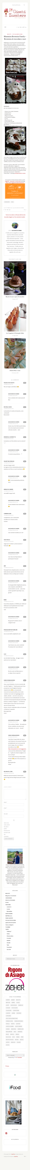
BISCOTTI (9, 34)
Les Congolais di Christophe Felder (15, 333)
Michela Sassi (8, 407)
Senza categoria (9, 925)
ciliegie (8, 1007)
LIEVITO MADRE (9, 913)
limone (8, 1029)
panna (17, 1037)
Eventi (7, 902)
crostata (19, 1013)
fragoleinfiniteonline (10, 630)
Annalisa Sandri (8, 489)
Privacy (7, 1066)
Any (5, 566)
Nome (5, 802)
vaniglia (13, 1042)
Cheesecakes (10, 936)
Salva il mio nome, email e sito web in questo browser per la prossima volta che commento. (7, 829)
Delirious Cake (8, 771)
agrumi (8, 999)
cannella (20, 1005)
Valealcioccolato (9, 382)
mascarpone (9, 1031)
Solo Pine (13, 1154)
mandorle (13, 1029)
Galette (8, 940)
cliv (5, 654)
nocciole (8, 1037)
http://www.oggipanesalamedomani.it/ (15, 182)
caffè (7, 1005)
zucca (7, 1044)
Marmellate (9, 911)
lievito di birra (10, 1026)
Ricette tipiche (9, 1039)
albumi (13, 999)
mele (15, 1031)
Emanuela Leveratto (10, 437)
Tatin (8, 945)
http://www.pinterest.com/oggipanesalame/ (18, 749)
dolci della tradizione (12, 1018)
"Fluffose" (9, 931)
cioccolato (7, 201)
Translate (19, 1057)
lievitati (18, 1023)
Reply (25, 382)
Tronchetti (9, 947)
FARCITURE (8, 904)
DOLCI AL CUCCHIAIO (10, 900)
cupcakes (8, 1015)
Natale (17, 1034)
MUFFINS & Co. (9, 916)
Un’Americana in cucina (20, 173)
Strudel (8, 942)
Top (25, 1156)
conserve (9, 907)
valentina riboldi (9, 461)
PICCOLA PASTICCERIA (17, 34)
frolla (7, 1023)
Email (5, 808)
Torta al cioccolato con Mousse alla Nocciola (15, 215)
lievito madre (18, 1026)
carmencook (7, 513)
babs (5, 599)
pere (22, 1037)
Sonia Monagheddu (9, 680)
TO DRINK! (8, 927)
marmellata (20, 1029)
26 (24, 209)
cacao (18, 1002)
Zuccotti (9, 949)
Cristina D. (7, 539)
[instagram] (6, 1133)
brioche (8, 1002)
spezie (21, 1039)
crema (13, 1013)
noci (12, 201)
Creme (8, 909)
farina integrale (19, 1021)
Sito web (6, 814)
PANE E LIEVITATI (9, 918)
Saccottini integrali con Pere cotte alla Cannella (14, 217)
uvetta (7, 1042)
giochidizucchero (19, 207)
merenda (20, 1031)
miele (7, 1034)
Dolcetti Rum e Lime (15, 370)
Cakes (8, 933)
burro (13, 1002)
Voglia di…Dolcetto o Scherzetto (13, 181)
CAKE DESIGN (9, 898)
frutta (12, 1023)
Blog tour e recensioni (11, 895)
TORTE (7, 929)
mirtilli (12, 1034)
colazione (8, 1010)
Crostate (9, 938)
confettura (16, 1010)
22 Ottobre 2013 (8, 207)
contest (8, 1013)
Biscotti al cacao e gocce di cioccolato (15, 297)
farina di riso (9, 1021)
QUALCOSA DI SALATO (11, 922)
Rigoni (16, 1039)
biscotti (18, 999)
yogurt (18, 1042)
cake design (14, 1005)
